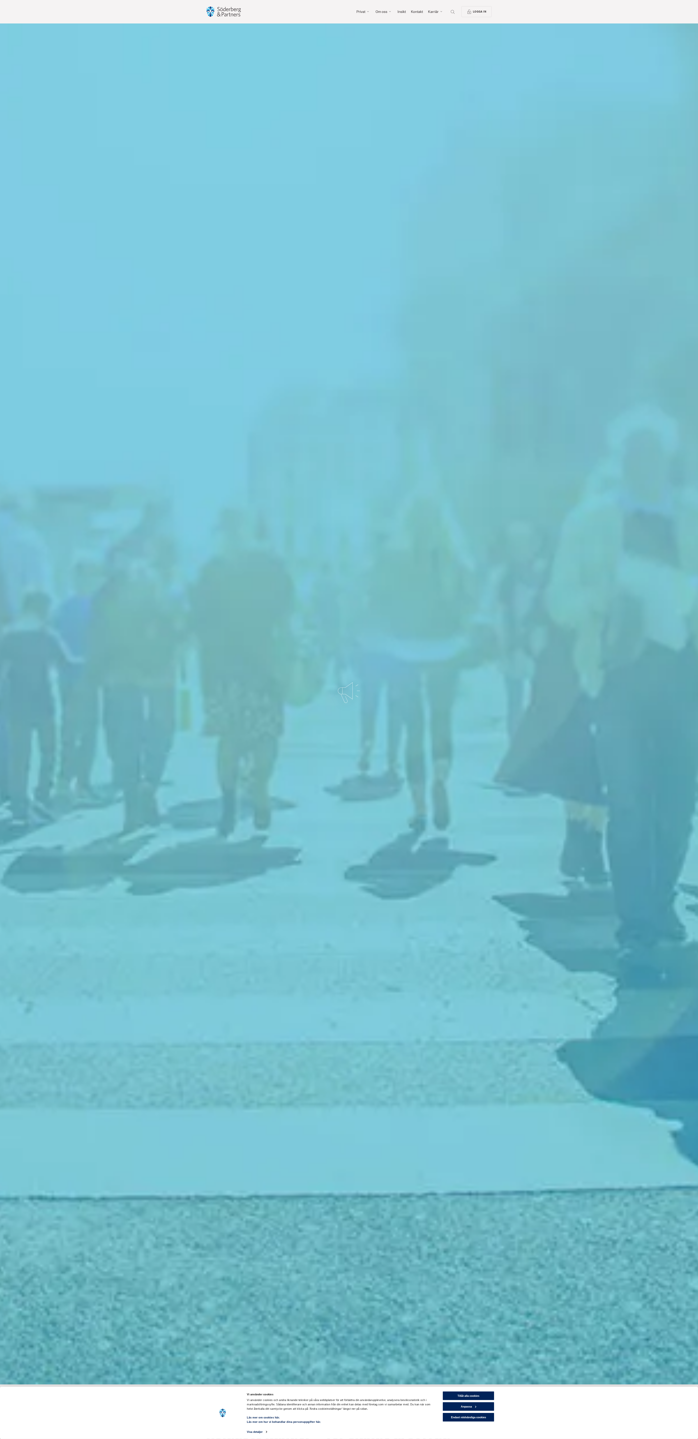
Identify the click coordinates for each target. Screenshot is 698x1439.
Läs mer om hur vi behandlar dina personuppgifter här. (284, 1421)
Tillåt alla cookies (468, 1395)
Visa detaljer (255, 1431)
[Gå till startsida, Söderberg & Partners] (223, 12)
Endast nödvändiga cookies (468, 1417)
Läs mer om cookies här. (263, 1417)
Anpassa (466, 1406)
